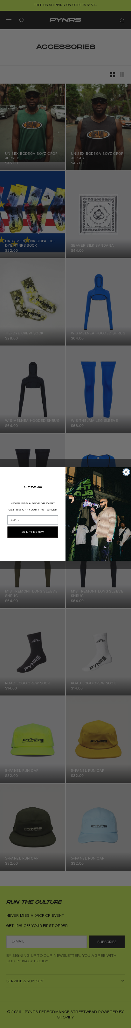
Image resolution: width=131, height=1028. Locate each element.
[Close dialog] (126, 472)
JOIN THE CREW (33, 532)
